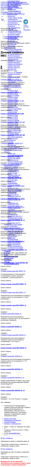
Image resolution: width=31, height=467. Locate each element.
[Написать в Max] (25, 25)
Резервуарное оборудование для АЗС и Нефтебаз (13, 225)
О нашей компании (10, 422)
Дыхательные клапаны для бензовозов (15, 22)
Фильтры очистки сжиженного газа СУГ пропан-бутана (14, 196)
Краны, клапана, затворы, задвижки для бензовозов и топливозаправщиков (15, 8)
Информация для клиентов (12, 420)
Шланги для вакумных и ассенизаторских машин (15, 247)
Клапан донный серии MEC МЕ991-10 (13, 284)
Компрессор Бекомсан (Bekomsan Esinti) (15, 58)
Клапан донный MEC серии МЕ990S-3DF (14, 263)
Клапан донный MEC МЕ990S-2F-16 (13, 220)
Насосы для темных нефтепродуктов (14, 159)
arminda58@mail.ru (14, 433)
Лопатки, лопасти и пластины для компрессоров (14, 69)
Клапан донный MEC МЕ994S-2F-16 (13, 390)
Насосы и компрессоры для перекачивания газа (15, 162)
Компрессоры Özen (14, 66)
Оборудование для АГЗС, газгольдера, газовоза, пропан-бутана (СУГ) (12, 166)
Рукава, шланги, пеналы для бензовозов (15, 18)
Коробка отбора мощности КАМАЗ (13, 94)
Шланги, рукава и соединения (13, 229)
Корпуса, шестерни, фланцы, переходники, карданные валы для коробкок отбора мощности (15, 132)
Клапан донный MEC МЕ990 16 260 (12, 114)
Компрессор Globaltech (15, 64)
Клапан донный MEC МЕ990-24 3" (12, 156)
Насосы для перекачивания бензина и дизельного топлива (15, 155)
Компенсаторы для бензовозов (14, 25)
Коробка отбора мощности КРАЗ (13, 116)
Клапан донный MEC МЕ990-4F (11, 177)
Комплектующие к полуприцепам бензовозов (13, 44)
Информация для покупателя (11, 257)
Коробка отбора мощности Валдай (13, 119)
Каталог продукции (10, 419)
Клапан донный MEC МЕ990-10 (11, 92)
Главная (7, 251)
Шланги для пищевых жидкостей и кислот (14, 243)
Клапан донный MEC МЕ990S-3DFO (12, 241)
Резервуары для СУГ (14, 223)
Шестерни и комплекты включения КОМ (15, 137)
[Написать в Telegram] (25, 23)
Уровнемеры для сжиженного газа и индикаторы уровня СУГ (15, 204)
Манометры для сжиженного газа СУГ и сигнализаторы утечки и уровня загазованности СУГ (15, 218)
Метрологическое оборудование (10, 141)
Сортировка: (5, 70)
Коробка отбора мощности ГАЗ (13, 91)
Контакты (8, 260)
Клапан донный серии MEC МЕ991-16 (13, 305)
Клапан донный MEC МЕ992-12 (11, 327)
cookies (13, 28)
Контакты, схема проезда (12, 424)
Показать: (4, 73)
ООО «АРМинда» (7, 438)
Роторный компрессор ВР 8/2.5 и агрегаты (15, 55)
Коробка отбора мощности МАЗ (13, 98)
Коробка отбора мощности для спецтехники (13, 112)
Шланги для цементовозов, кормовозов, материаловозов (13, 237)
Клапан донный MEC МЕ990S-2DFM (13, 199)
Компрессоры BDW (14, 62)
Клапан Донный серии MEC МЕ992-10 (13, 348)
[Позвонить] (26, 30)
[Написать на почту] (26, 27)
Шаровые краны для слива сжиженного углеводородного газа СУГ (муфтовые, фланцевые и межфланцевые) (14, 179)
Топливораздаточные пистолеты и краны (14, 33)
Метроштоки (12, 145)
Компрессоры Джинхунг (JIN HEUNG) (15, 81)
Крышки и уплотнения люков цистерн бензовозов (14, 14)
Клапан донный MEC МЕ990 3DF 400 (13, 135)
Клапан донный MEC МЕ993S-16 (11, 369)
